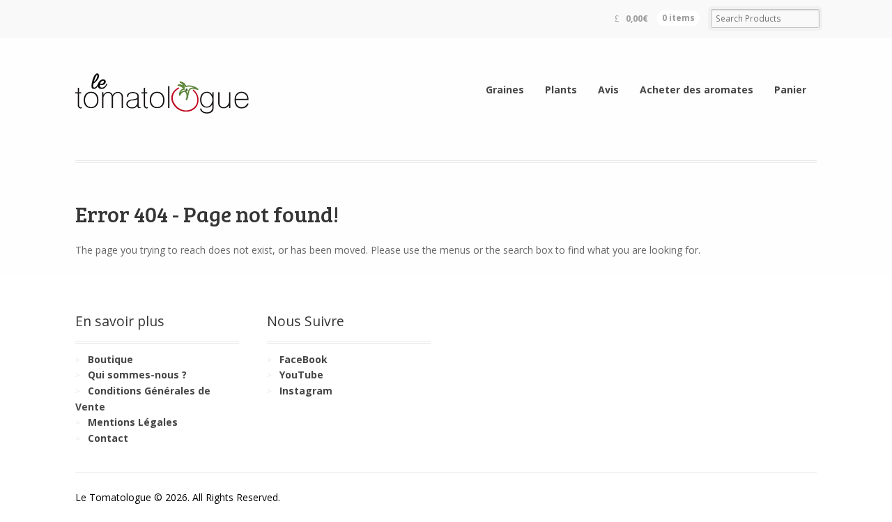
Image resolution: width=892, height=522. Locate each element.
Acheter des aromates (696, 89)
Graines (505, 89)
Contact (108, 438)
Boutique (110, 359)
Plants (561, 89)
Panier (790, 89)
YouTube (301, 374)
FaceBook (303, 359)
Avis (608, 89)
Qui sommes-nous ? (137, 374)
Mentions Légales (133, 422)
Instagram (305, 390)
